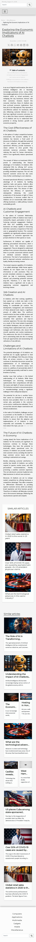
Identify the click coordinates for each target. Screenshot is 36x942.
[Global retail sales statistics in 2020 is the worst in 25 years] (18, 523)
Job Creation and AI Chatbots (17, 77)
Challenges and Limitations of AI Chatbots (17, 79)
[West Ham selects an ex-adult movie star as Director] (25, 764)
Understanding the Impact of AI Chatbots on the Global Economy (18, 677)
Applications (17, 917)
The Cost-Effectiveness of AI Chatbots (17, 73)
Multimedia (17, 920)
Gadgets (17, 924)
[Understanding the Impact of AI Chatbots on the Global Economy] (18, 663)
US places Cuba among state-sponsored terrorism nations (18, 812)
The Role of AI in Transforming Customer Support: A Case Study (16, 640)
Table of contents (18, 70)
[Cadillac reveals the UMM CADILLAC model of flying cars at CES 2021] (11, 765)
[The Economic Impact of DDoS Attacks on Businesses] (11, 697)
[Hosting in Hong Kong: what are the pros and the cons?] (26, 696)
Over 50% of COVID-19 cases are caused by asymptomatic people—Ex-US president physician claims (18, 566)
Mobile (17, 927)
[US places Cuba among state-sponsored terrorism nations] (18, 798)
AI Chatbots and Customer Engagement (17, 75)
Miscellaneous (11, 20)
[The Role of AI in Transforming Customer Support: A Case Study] (18, 625)
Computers (17, 914)
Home (3, 20)
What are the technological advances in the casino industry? (17, 596)
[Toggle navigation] (4, 11)
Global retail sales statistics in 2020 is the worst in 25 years (17, 536)
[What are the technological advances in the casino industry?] (18, 582)
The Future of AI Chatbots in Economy (17, 82)
